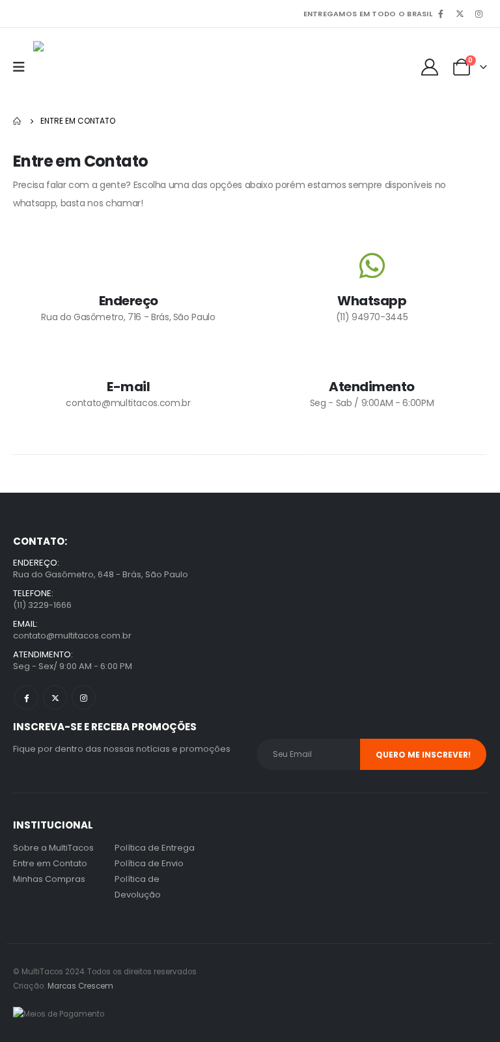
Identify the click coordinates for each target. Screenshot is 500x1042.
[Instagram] (478, 13)
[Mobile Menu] (23, 67)
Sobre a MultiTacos (53, 848)
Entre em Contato (50, 863)
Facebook (26, 697)
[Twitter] (459, 13)
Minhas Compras (49, 879)
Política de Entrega (155, 848)
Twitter (55, 697)
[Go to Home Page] (17, 121)
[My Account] (430, 67)
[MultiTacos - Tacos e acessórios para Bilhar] (98, 66)
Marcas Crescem (80, 986)
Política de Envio (149, 863)
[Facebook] (440, 13)
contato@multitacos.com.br (72, 635)
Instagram (84, 697)
